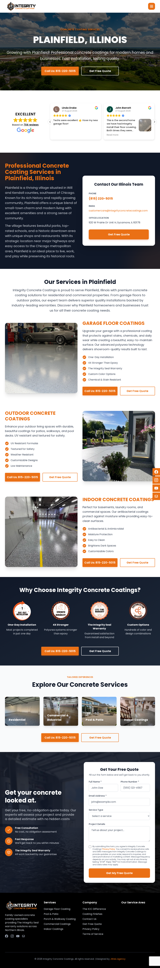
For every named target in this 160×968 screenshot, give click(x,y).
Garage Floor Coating (57, 909)
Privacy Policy (108, 849)
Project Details (97, 824)
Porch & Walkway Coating (60, 919)
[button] (154, 121)
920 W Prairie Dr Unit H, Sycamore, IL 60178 (114, 222)
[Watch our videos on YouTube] (17, 936)
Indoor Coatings (53, 929)
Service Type (96, 809)
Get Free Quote (100, 71)
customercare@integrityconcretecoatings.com (118, 210)
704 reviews (31, 124)
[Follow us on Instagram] (12, 936)
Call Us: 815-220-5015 (99, 391)
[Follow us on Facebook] (6, 936)
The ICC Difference (94, 909)
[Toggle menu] (151, 6)
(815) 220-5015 (101, 198)
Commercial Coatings (57, 924)
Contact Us (89, 919)
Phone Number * (130, 781)
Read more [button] (59, 135)
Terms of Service (92, 934)
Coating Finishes (92, 914)
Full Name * (95, 781)
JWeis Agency (117, 958)
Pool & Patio (51, 914)
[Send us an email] (23, 936)
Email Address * (98, 795)
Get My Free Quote (119, 873)
